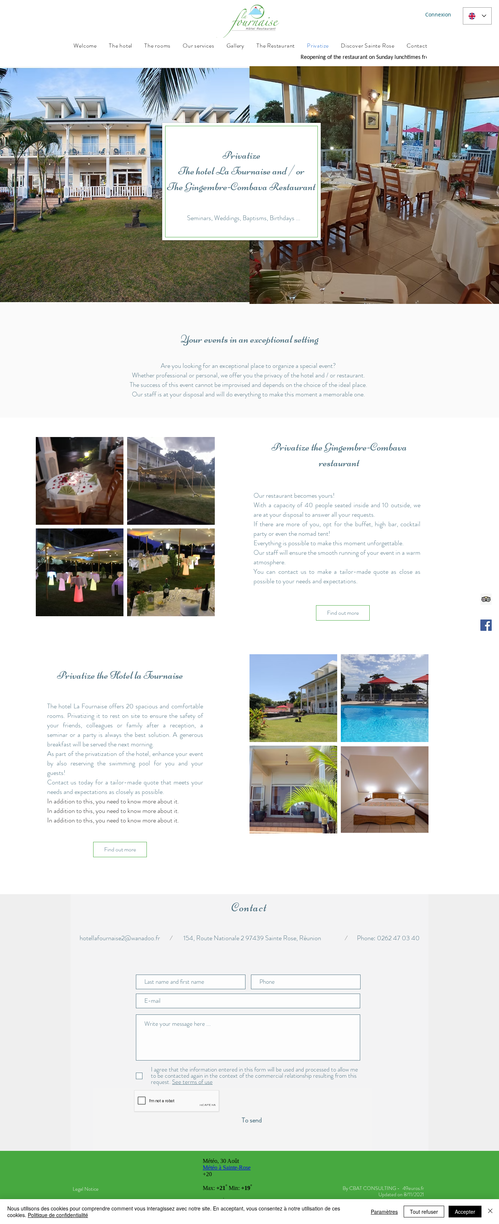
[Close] (490, 1211)
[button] (192, 1081)
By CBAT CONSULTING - (371, 1188)
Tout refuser (424, 1211)
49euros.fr (413, 1188)
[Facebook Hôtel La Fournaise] (486, 625)
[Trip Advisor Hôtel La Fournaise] (486, 599)
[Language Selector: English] (477, 16)
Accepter (465, 1211)
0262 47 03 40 (398, 938)
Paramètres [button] (384, 1211)
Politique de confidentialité (58, 1215)
